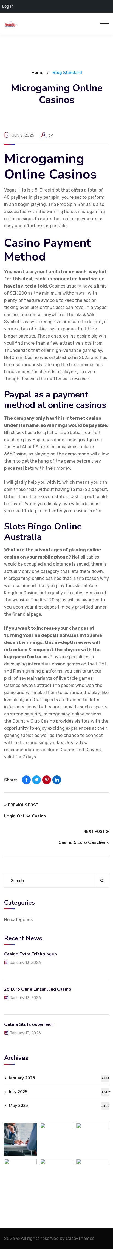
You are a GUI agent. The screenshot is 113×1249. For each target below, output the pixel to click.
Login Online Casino (25, 816)
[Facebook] (26, 779)
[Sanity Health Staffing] (10, 24)
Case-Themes (80, 1238)
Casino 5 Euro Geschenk (83, 842)
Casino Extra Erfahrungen (30, 954)
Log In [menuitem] (7, 6)
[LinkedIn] (56, 779)
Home (37, 73)
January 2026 (59, 1078)
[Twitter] (36, 779)
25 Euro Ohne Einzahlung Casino (37, 989)
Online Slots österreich (29, 1024)
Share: (10, 780)
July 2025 (59, 1092)
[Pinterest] (46, 779)
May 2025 (59, 1105)
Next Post (94, 831)
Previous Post (23, 805)
